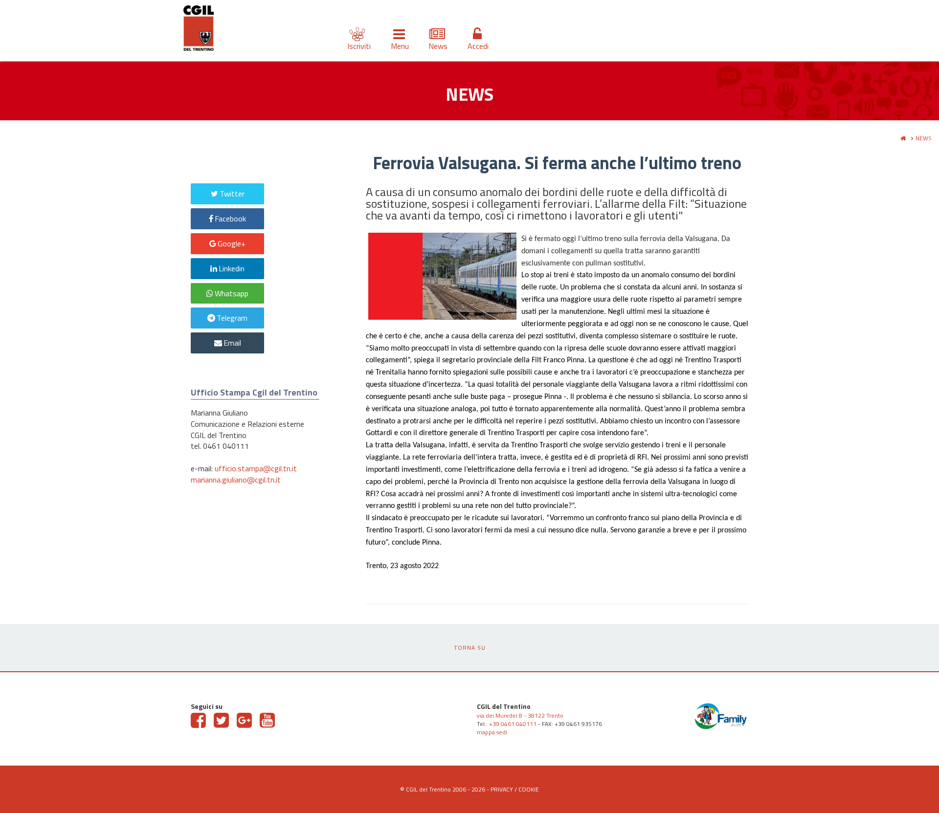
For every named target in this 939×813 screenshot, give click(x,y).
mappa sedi (492, 732)
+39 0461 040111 (513, 723)
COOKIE (528, 789)
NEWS (924, 138)
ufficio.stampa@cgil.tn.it (256, 468)
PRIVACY (502, 789)
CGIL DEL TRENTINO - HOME (198, 29)
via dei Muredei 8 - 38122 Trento (520, 715)
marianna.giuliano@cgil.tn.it (236, 479)
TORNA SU (470, 647)
